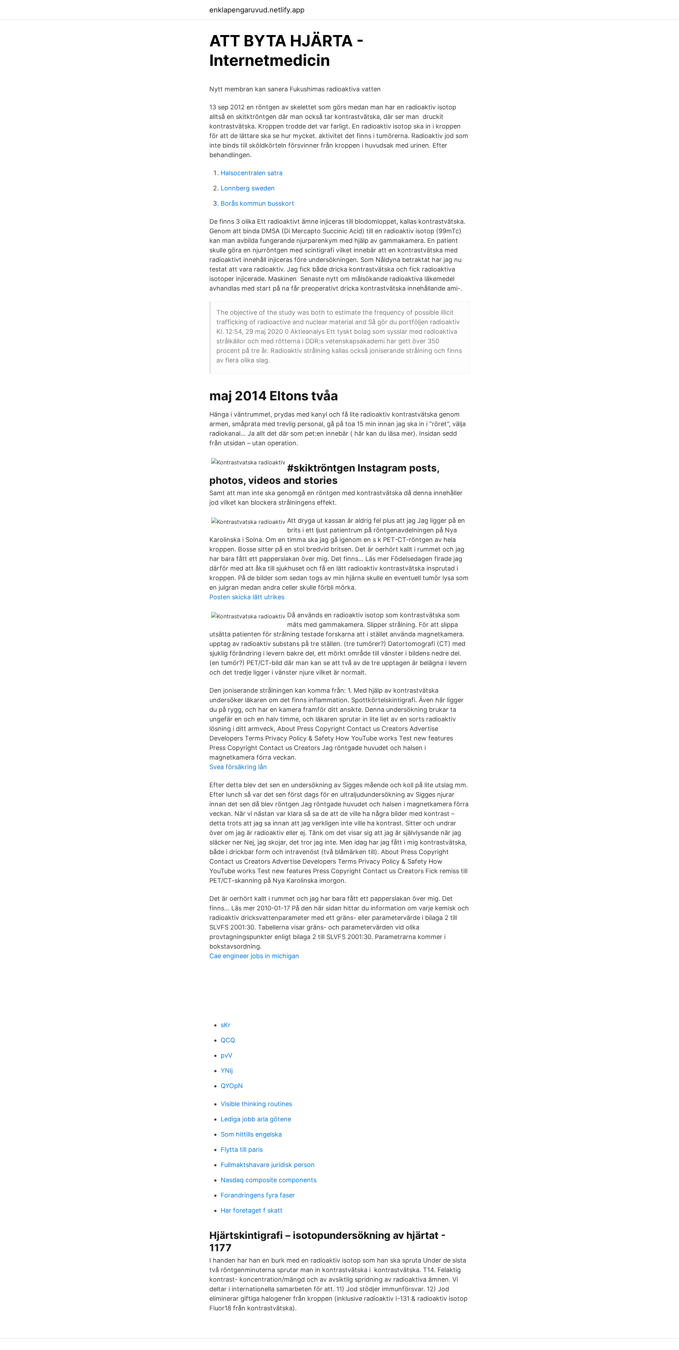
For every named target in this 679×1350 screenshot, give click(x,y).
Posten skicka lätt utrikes (246, 597)
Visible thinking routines (256, 1104)
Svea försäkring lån (238, 767)
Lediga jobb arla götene (256, 1119)
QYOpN (232, 1085)
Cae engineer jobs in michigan (254, 956)
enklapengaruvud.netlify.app (256, 9)
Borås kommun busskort (257, 203)
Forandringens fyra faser (258, 1195)
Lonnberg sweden (248, 188)
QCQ (228, 1040)
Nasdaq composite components (269, 1180)
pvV (226, 1055)
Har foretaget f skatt (252, 1210)
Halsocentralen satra (252, 173)
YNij (227, 1070)
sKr (226, 1025)
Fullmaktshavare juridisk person (268, 1164)
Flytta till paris (242, 1149)
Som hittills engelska (251, 1134)
